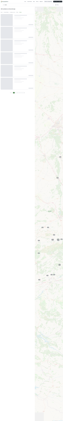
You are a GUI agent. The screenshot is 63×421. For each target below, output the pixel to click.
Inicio (25, 1)
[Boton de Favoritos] (32, 16)
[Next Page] (22, 287)
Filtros (58, 4)
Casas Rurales (29, 1)
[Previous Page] (12, 287)
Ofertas (37, 1)
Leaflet (54, 420)
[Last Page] (24, 287)
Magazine (41, 1)
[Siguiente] (11, 20)
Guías (34, 1)
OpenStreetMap (61, 420)
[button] (39, 241)
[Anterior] (2, 20)
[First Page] (10, 287)
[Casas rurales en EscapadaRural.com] (4, 1)
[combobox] (28, 5)
